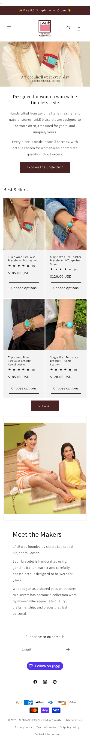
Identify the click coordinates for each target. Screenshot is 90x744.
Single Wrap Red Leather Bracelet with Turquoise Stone (65, 260)
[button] (9, 28)
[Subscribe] (68, 649)
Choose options (24, 287)
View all (45, 406)
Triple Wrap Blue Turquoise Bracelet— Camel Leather (21, 360)
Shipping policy (69, 727)
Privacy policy (23, 727)
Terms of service (46, 727)
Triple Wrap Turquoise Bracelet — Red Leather (23, 258)
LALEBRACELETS (27, 720)
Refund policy (74, 720)
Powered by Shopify (49, 720)
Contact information (47, 734)
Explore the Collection (45, 167)
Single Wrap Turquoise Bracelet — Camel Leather (64, 360)
